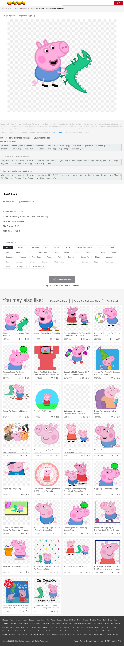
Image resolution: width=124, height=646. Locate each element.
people (67, 247)
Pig (112, 624)
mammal (109, 257)
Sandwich (55, 634)
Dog (47, 624)
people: (5, 627)
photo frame (59, 262)
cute (7, 252)
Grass (66, 620)
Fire (48, 620)
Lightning (72, 620)
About (76, 641)
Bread (102, 634)
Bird (20, 624)
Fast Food (37, 634)
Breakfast (12, 634)
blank (97, 257)
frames (71, 257)
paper (49, 257)
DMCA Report (10, 194)
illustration (21, 247)
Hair (78, 627)
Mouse (107, 624)
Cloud (110, 620)
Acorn (12, 620)
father (91, 627)
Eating (96, 634)
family (28, 627)
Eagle (58, 624)
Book (26, 631)
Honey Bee (82, 624)
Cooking (108, 634)
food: (4, 634)
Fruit (43, 634)
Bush (104, 620)
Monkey (100, 624)
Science (91, 631)
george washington (84, 247)
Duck (52, 624)
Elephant (64, 624)
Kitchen (78, 634)
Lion (94, 624)
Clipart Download (20, 8)
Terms (82, 641)
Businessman (42, 627)
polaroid (32, 262)
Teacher (20, 631)
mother (34, 627)
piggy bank (36, 257)
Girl (82, 627)
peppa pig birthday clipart (87, 301)
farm (56, 252)
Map (70, 631)
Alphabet (110, 631)
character (9, 257)
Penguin (117, 624)
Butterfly (26, 624)
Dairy (18, 634)
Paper (98, 631)
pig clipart (112, 301)
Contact (100, 641)
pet (30, 252)
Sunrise (85, 620)
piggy (96, 262)
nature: (5, 620)
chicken (45, 262)
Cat (32, 624)
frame (66, 252)
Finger (108, 627)
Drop (115, 620)
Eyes (60, 627)
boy (86, 627)
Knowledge (77, 631)
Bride (22, 627)
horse (8, 267)
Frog (75, 624)
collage (111, 247)
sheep (72, 262)
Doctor (51, 627)
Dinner (84, 634)
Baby (17, 627)
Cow (43, 624)
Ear (56, 627)
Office (104, 631)
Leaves (25, 620)
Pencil (48, 631)
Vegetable (70, 634)
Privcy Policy (91, 641)
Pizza (90, 634)
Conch (37, 620)
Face (102, 627)
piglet (60, 257)
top (46, 247)
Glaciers (59, 620)
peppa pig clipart (59, 301)
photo (56, 247)
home (73, 627)
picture (113, 252)
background (90, 252)
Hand (114, 627)
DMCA (107, 641)
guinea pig (85, 257)
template (19, 252)
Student (13, 631)
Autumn (18, 620)
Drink (30, 634)
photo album (109, 262)
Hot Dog (115, 634)
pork (100, 247)
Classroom (33, 631)
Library (85, 631)
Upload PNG (117, 641)
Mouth (97, 627)
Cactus (31, 620)
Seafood (63, 634)
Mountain (92, 620)
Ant (11, 624)
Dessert (24, 634)
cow (103, 252)
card (7, 262)
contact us (58, 132)
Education (54, 631)
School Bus (63, 631)
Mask (12, 627)
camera (85, 262)
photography (42, 252)
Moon (79, 620)
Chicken (37, 624)
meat (77, 252)
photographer (21, 267)
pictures (22, 257)
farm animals (38, 267)
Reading (41, 631)
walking (66, 627)
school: (5, 631)
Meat (48, 634)
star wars (35, 247)
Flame (53, 620)
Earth (43, 620)
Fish (70, 624)
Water (99, 620)
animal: (5, 624)
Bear (15, 624)
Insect (89, 624)
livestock (19, 262)
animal (8, 247)
